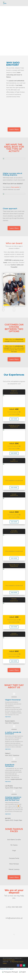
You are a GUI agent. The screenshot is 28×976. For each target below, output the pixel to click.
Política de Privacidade (9, 960)
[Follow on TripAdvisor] (24, 965)
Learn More (14, 129)
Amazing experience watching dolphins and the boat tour (13, 798)
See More (14, 558)
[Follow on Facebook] (18, 965)
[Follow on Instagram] (21, 965)
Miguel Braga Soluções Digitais (13, 962)
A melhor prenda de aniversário (13, 733)
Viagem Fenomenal (13, 700)
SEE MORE (14, 419)
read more (8, 717)
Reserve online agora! (6, 969)
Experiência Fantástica (9, 765)
